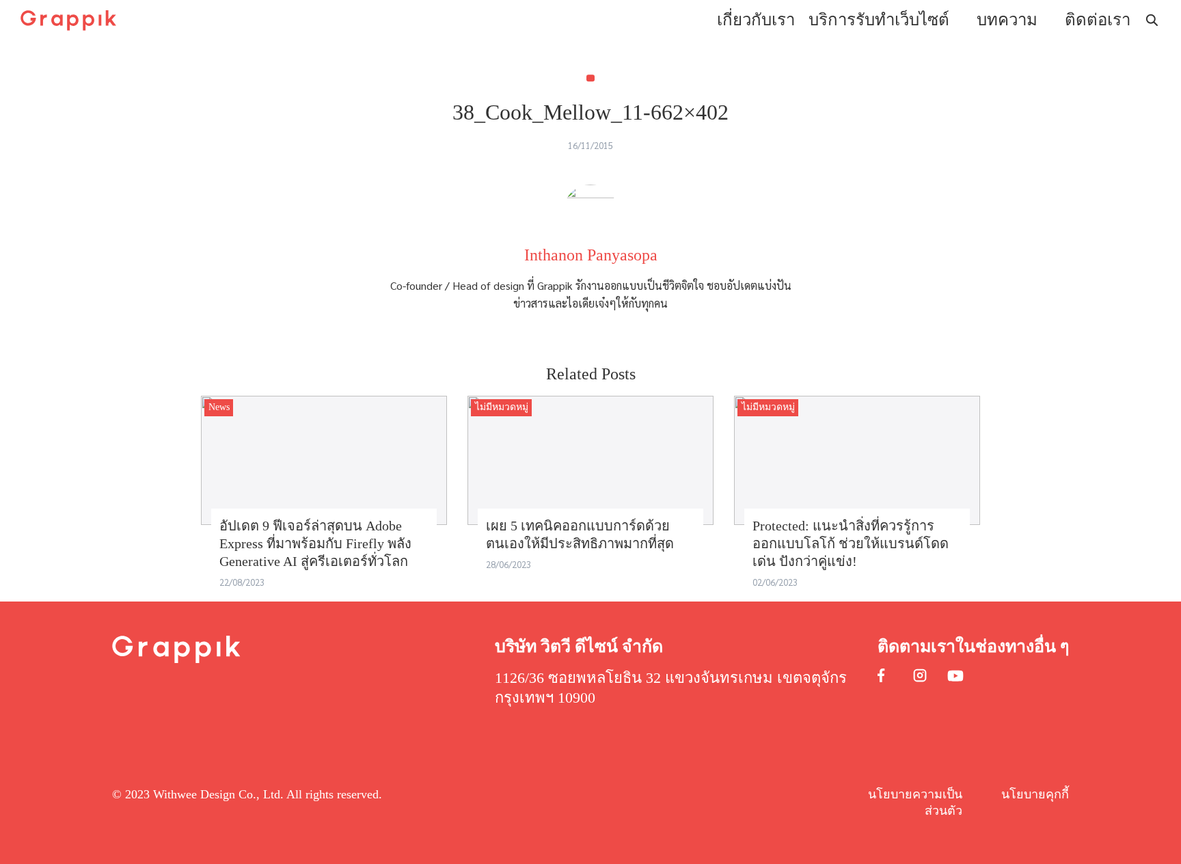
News (219, 407)
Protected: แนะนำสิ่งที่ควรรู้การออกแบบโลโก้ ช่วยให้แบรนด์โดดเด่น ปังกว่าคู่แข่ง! (850, 543)
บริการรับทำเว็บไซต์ (879, 20)
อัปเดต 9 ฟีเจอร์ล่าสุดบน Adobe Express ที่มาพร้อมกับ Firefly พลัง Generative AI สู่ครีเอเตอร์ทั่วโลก (315, 543)
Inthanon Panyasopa (590, 255)
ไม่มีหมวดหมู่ (501, 407)
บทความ (1007, 20)
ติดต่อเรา (1097, 20)
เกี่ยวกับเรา (756, 20)
